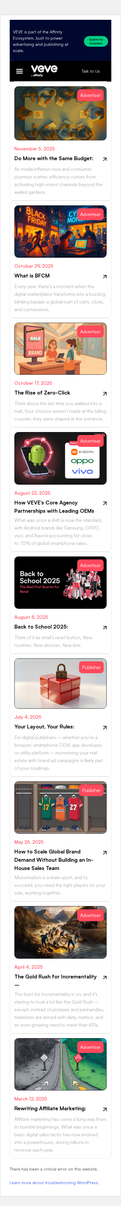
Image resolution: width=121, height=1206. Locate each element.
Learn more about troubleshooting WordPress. (54, 1182)
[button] (19, 71)
